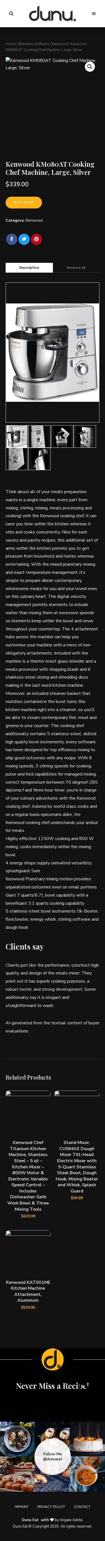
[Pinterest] (36, 239)
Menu (93, 13)
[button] (90, 67)
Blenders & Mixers (33, 44)
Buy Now (24, 202)
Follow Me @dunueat (52, 1457)
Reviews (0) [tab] (76, 267)
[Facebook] (11, 239)
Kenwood (60, 44)
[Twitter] (24, 239)
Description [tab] (29, 267)
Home (11, 44)
